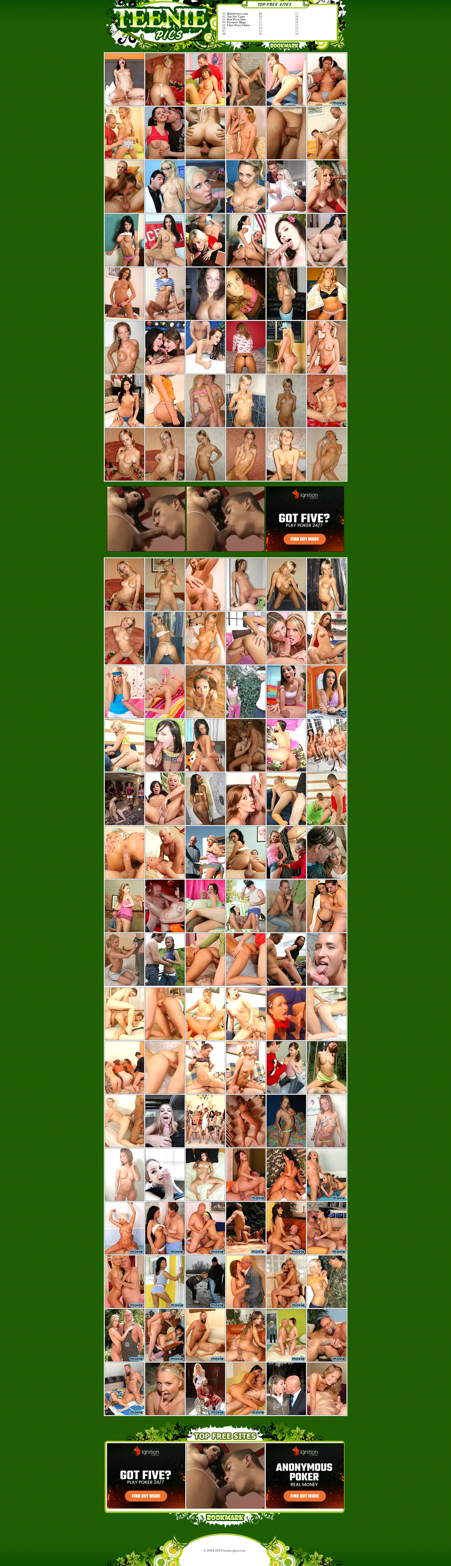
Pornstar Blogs (236, 22)
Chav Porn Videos (238, 25)
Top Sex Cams (236, 16)
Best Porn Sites (236, 19)
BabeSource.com (237, 13)
